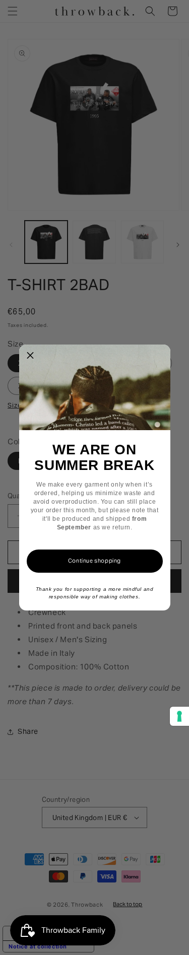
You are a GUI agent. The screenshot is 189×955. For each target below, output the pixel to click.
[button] (31, 356)
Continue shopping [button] (94, 560)
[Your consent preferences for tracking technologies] (179, 716)
